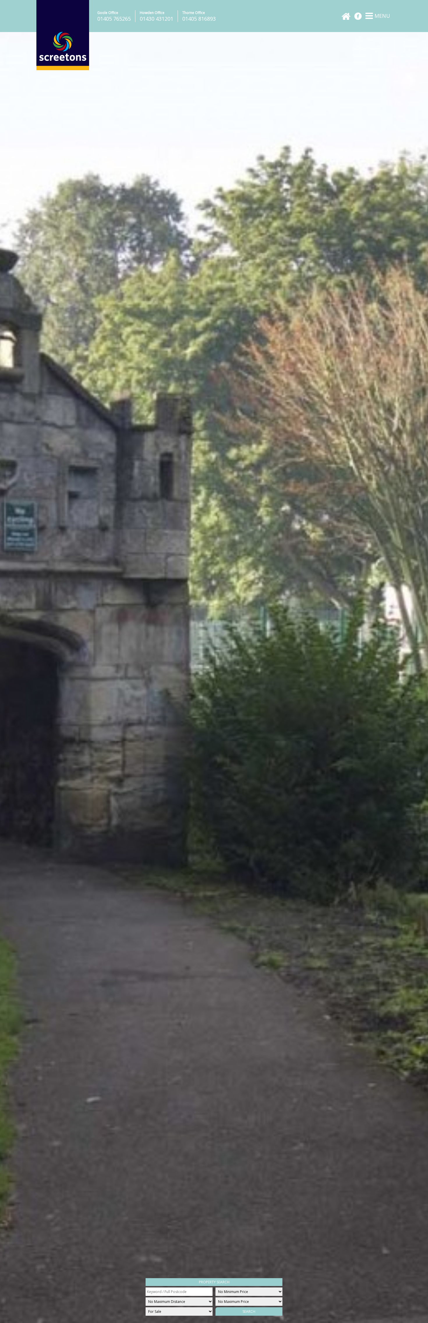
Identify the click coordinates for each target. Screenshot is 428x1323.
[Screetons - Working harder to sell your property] (62, 68)
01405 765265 (114, 18)
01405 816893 (199, 18)
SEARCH (249, 1311)
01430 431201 (156, 18)
